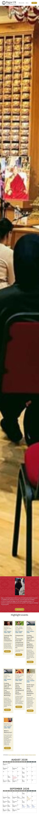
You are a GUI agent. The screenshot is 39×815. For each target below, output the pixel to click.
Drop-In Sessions (12, 754)
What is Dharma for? (8, 731)
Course (28, 680)
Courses (18, 754)
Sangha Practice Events (30, 754)
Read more (8, 651)
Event (5, 631)
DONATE (34, 2)
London (5, 632)
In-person (9, 631)
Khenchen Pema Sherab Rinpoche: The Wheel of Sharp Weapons (19, 689)
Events (22, 754)
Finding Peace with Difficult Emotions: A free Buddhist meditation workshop (30, 642)
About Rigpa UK (20, 609)
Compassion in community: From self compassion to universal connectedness (19, 642)
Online (9, 632)
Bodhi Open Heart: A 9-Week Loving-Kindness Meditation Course (30, 690)
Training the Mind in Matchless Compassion (8, 638)
